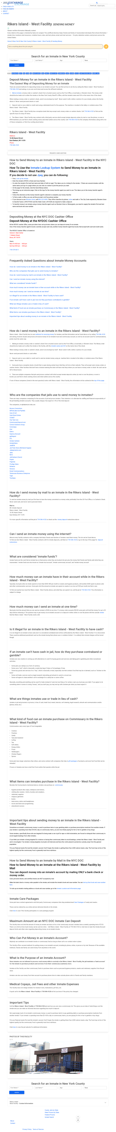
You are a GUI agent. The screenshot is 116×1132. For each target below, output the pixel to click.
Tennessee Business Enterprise (20, 473)
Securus (12, 469)
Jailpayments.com (15, 450)
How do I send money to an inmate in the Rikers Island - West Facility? (36, 267)
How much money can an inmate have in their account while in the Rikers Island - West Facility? (45, 287)
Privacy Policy (27, 1129)
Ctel (11, 429)
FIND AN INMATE (8, 9)
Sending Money (57, 41)
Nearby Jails (96, 73)
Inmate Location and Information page (69, 888)
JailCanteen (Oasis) (16, 457)
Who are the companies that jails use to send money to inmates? (34, 271)
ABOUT (5, 11)
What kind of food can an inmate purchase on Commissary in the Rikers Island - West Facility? (45, 308)
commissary (59, 785)
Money (9, 73)
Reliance (12, 466)
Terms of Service (38, 1129)
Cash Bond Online (15, 415)
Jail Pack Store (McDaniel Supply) (20, 448)
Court (67, 73)
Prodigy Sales (14, 464)
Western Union (30, 199)
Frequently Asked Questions (58, 153)
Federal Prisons (50, 1115)
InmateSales (14, 443)
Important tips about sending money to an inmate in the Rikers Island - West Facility (41, 316)
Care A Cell (13, 413)
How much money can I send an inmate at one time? (29, 291)
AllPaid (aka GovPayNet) (17, 411)
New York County (26, 41)
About (12, 1121)
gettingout (13, 436)
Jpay (40, 175)
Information (15, 73)
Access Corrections (16, 408)
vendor (102, 612)
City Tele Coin (14, 420)
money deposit (62, 519)
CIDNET (12, 418)
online (70, 199)
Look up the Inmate (22, 178)
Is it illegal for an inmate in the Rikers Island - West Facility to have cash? (37, 296)
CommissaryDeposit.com (18, 422)
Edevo (12, 431)
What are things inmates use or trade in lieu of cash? (29, 304)
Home (9, 41)
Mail (24, 73)
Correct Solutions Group (17, 425)
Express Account (15, 434)
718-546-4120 (14, 89)
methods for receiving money (44, 334)
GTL (11, 438)
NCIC (11, 455)
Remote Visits (54, 73)
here (14, 911)
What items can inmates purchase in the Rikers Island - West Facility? (35, 312)
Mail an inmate (16, 93)
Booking (72, 73)
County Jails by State (51, 1110)
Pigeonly (12, 462)
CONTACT (6, 13)
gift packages (72, 761)
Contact (12, 1123)
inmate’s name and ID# (58, 346)
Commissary (61, 73)
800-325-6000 (43, 199)
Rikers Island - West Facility (42, 41)
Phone (27, 73)
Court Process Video (85, 73)
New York (16, 41)
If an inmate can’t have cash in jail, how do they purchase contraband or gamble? (40, 300)
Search (17, 65)
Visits (20, 73)
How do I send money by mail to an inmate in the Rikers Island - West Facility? (39, 275)
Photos (76, 73)
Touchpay (13, 478)
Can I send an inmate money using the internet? (27, 279)
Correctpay (13, 427)
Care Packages (79, 902)
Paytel (12, 459)
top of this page (99, 380)
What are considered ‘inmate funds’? (23, 283)
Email (42, 73)
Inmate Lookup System (45, 167)
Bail (31, 73)
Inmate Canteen (14, 441)
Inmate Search (36, 73)
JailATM (12, 445)
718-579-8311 (14, 250)
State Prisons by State (52, 1112)
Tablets (47, 73)
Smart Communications (17, 471)
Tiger (11, 476)
